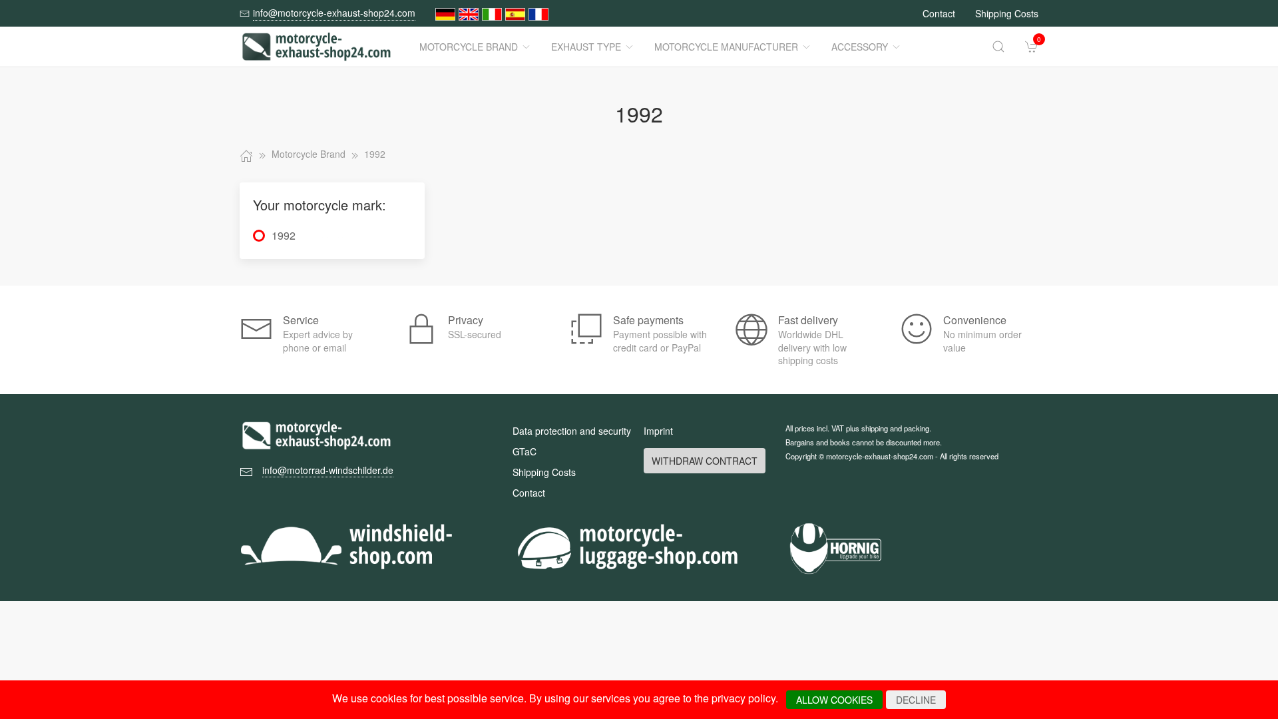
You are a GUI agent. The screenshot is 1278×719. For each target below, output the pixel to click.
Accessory (859, 46)
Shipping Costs (1006, 13)
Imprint (658, 430)
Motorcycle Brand (468, 46)
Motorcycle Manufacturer (726, 46)
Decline (916, 699)
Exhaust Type (586, 46)
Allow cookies (834, 699)
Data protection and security (572, 430)
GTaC (524, 451)
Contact (939, 13)
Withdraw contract (704, 460)
